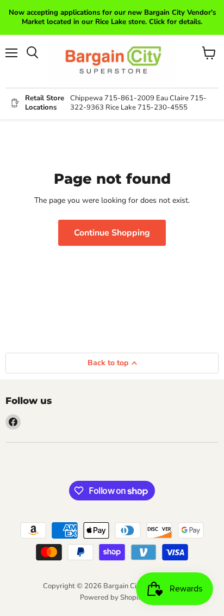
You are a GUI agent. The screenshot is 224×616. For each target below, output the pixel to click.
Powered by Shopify (112, 597)
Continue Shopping (112, 233)
